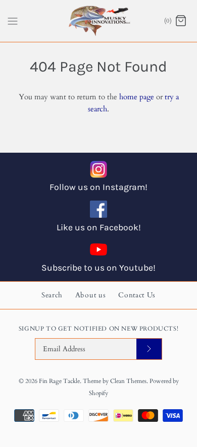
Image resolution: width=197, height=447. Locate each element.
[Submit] (149, 349)
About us (90, 295)
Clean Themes (128, 381)
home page (136, 97)
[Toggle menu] (12, 20)
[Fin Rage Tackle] (99, 21)
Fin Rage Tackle (59, 381)
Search (52, 295)
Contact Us (137, 295)
